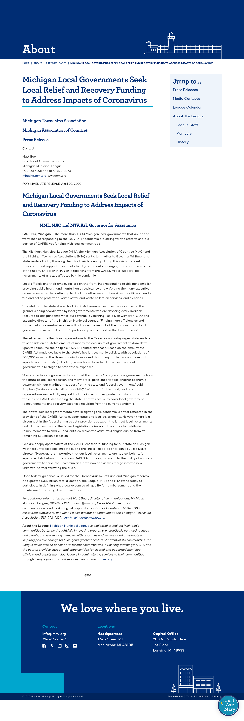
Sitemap (217, 696)
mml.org (106, 559)
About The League (188, 116)
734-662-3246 (54, 639)
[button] (228, 705)
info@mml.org (54, 633)
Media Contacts (186, 98)
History (182, 142)
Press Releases (56, 63)
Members (184, 133)
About (38, 63)
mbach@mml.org (34, 176)
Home (26, 63)
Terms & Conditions (197, 696)
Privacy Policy (175, 696)
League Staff (187, 125)
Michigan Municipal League (69, 526)
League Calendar (187, 107)
